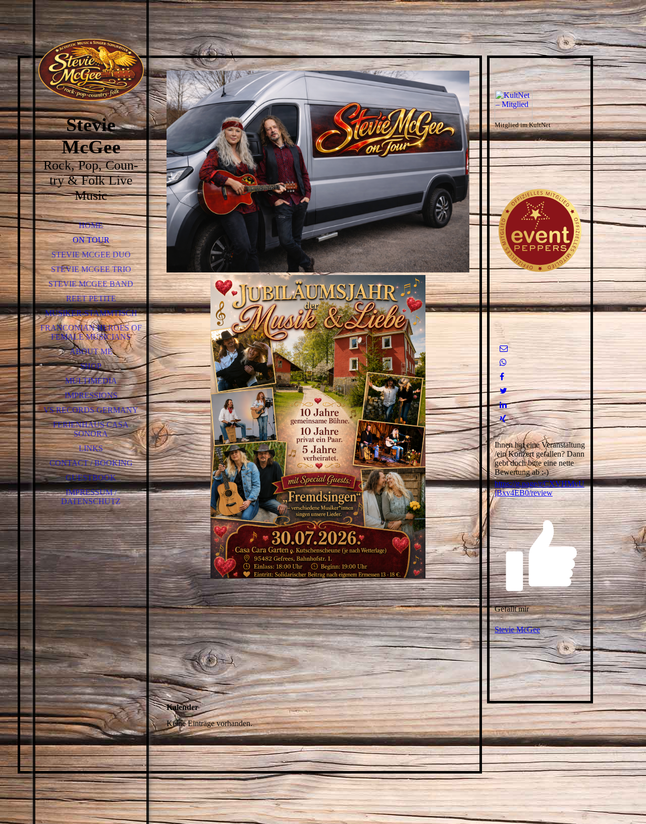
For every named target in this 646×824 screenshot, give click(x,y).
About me (91, 351)
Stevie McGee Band (90, 284)
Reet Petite (91, 298)
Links (91, 448)
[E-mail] (504, 348)
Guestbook (91, 477)
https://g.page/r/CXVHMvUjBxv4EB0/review (539, 488)
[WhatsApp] (503, 362)
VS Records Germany (90, 410)
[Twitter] (503, 391)
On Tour (91, 240)
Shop (90, 366)
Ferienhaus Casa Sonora (91, 429)
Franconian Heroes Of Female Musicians (91, 332)
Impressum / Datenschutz (91, 497)
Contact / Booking (91, 463)
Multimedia (91, 380)
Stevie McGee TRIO (91, 269)
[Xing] (503, 419)
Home (91, 225)
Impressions (91, 395)
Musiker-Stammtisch (91, 313)
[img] (90, 70)
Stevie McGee (517, 629)
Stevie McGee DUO (91, 254)
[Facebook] (502, 376)
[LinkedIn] (503, 405)
